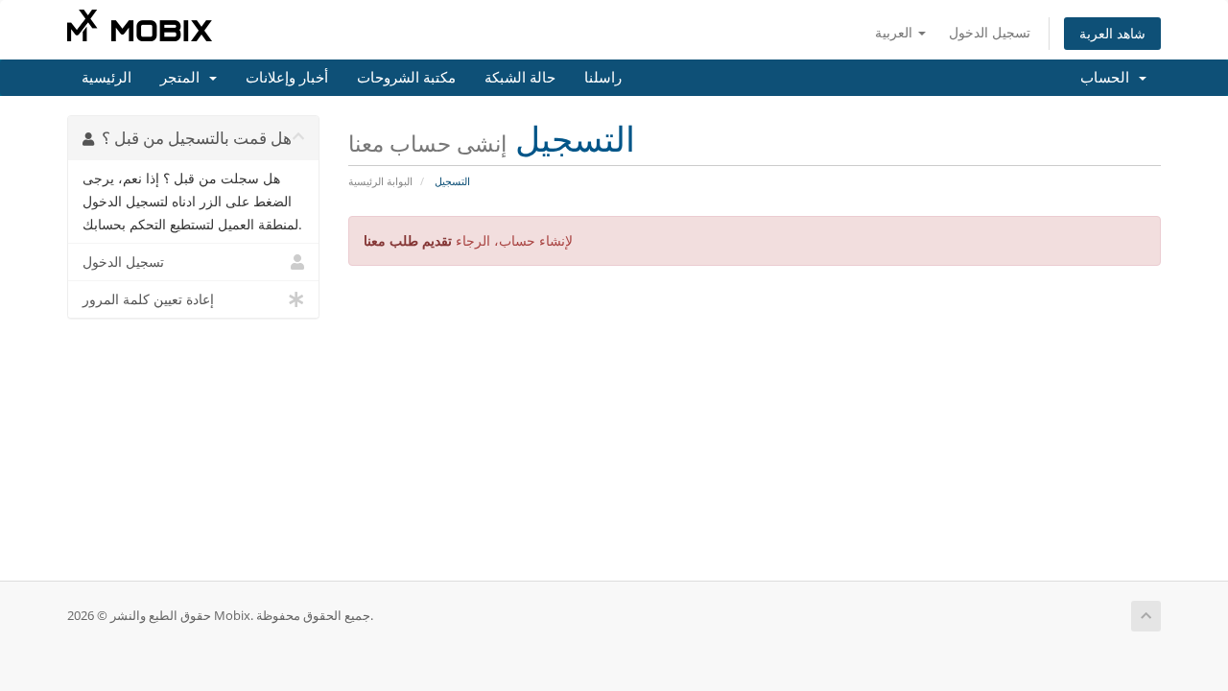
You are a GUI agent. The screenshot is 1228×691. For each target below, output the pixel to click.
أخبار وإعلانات (287, 77)
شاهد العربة (1112, 33)
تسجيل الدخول (989, 32)
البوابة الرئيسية (380, 181)
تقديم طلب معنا (408, 240)
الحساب (1108, 77)
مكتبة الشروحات (406, 77)
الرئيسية (106, 77)
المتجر (183, 77)
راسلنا (603, 77)
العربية (895, 32)
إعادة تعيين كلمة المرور (148, 299)
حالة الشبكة (519, 77)
